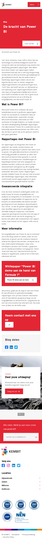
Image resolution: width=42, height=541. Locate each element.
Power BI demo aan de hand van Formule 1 (18, 281)
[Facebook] (4, 465)
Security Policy (8, 537)
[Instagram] (9, 465)
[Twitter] (18, 465)
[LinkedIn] (14, 465)
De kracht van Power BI (11, 52)
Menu (32, 4)
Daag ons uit (12, 391)
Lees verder (29, 43)
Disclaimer (16, 534)
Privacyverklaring (28, 534)
